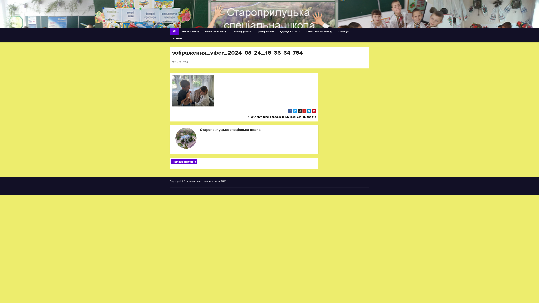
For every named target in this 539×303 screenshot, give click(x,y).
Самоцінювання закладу (319, 31)
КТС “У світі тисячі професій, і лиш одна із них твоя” (281, 117)
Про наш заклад (190, 31)
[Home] (174, 31)
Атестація (343, 31)
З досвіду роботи (241, 31)
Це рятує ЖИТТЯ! (289, 31)
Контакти (177, 38)
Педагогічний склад (215, 31)
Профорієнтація (265, 31)
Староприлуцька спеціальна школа (230, 130)
